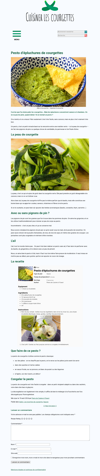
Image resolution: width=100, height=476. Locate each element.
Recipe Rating (16, 419)
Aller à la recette (42, 108)
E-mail (14, 449)
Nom (13, 444)
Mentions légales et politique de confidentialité (28, 470)
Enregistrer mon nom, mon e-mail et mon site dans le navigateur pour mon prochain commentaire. (49, 458)
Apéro (21, 402)
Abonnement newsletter (65, 32)
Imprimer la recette (56, 108)
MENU (16, 39)
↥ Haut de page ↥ (50, 406)
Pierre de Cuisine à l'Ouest (40, 398)
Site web (14, 453)
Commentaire (16, 424)
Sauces (45, 402)
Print (37, 267)
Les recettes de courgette (33, 402)
